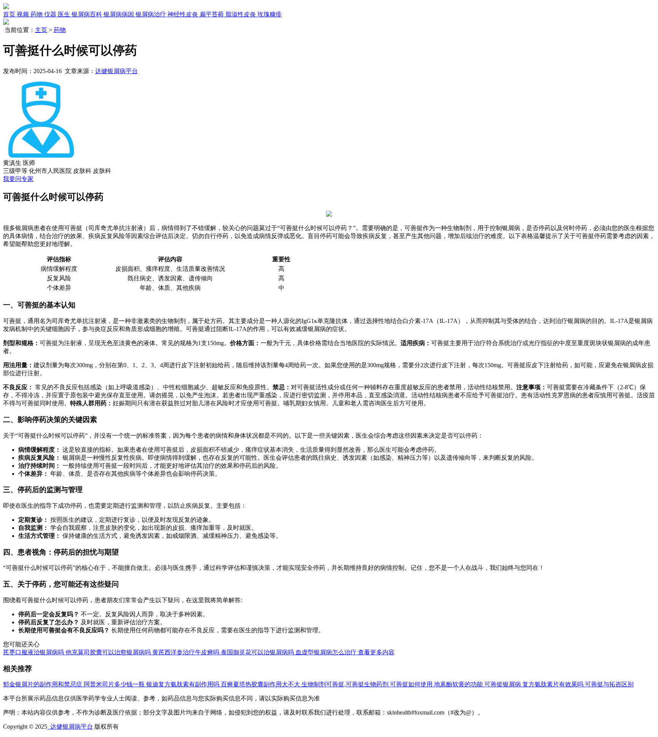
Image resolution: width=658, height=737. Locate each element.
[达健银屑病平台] (6, 7)
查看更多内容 (376, 652)
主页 (41, 30)
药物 (60, 30)
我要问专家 (18, 179)
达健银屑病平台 (116, 71)
